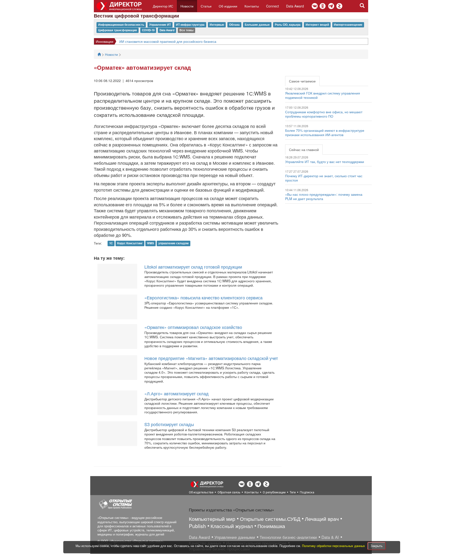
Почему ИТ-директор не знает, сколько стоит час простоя (323, 178)
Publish (197, 525)
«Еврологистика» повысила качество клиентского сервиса (203, 297)
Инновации (104, 41)
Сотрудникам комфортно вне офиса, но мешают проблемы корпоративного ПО (323, 114)
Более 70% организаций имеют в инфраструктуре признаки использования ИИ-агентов (324, 132)
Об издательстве (201, 492)
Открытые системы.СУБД (270, 518)
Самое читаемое (302, 81)
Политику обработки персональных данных (334, 545)
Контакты (251, 6)
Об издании (228, 6)
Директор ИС (163, 6)
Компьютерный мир (212, 518)
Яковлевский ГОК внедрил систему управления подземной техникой (322, 95)
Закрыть (377, 545)
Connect (272, 6)
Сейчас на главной (304, 149)
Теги (293, 492)
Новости (186, 6)
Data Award (295, 6)
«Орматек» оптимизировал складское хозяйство (193, 327)
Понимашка (271, 525)
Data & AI (330, 537)
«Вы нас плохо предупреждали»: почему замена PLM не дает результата (323, 196)
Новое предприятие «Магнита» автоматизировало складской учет (211, 358)
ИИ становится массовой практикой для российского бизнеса (167, 41)
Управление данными (234, 537)
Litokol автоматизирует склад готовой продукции (193, 267)
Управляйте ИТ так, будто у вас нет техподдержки (324, 161)
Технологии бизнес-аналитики (288, 537)
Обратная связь (229, 492)
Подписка (307, 492)
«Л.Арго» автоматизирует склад (176, 393)
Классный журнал (232, 525)
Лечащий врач (322, 518)
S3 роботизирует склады (169, 424)
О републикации (274, 492)
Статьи (206, 6)
